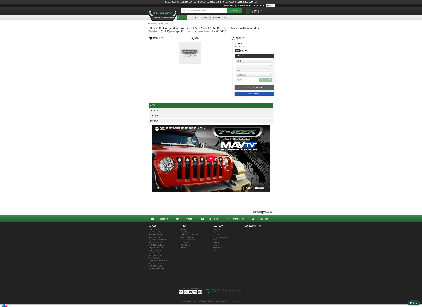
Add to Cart (254, 94)
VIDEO (153, 105)
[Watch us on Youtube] (254, 6)
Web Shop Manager (233, 301)
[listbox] (254, 61)
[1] (252, 98)
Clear (239, 80)
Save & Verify (265, 80)
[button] (211, 10)
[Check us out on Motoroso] (264, 5)
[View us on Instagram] (257, 6)
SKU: (236, 43)
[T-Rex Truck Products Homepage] (162, 13)
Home (150, 23)
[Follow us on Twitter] (261, 6)
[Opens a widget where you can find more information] (414, 303)
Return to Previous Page (160, 23)
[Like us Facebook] (250, 6)
